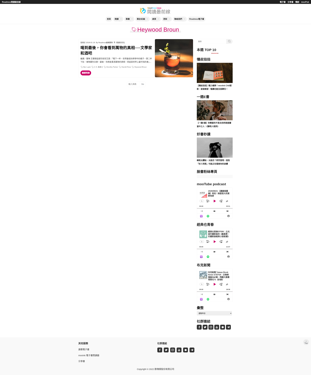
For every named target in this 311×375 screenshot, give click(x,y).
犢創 (297, 2)
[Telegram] (228, 327)
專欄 (128, 19)
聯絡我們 (178, 19)
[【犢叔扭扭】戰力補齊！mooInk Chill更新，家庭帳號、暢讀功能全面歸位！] (215, 73)
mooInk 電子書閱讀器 (88, 355)
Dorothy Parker (112, 67)
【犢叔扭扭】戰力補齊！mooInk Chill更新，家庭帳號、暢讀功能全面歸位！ (214, 87)
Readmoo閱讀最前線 (11, 2)
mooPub (305, 2)
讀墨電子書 (83, 349)
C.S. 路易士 (98, 67)
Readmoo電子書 (196, 19)
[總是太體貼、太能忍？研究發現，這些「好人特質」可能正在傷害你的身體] (215, 148)
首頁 (109, 19)
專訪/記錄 (141, 19)
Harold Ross (126, 67)
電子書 (283, 2)
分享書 (290, 2)
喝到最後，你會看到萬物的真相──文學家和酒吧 (116, 50)
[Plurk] (222, 327)
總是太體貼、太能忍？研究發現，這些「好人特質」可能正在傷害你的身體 (213, 162)
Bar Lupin (87, 67)
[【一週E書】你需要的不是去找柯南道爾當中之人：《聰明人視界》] (215, 110)
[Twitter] (205, 327)
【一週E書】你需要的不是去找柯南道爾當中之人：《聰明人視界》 (214, 124)
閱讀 (117, 19)
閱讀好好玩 (120, 42)
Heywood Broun (140, 67)
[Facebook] (199, 327)
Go (142, 84)
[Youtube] (216, 327)
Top (306, 343)
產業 (154, 19)
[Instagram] (210, 327)
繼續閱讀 (86, 73)
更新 (165, 19)
